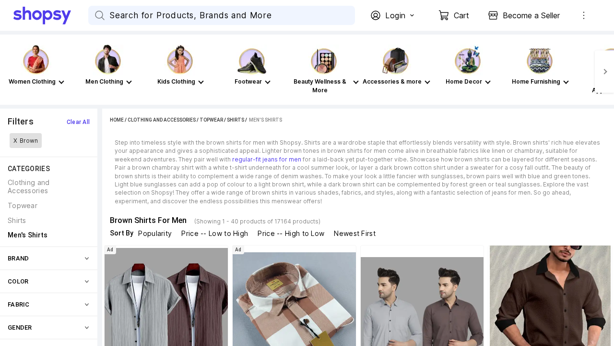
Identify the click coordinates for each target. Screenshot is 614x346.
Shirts (235, 120)
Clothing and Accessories (162, 120)
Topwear (211, 120)
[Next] (604, 71)
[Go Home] (50, 15)
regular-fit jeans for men (266, 159)
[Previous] (9, 71)
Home (117, 120)
